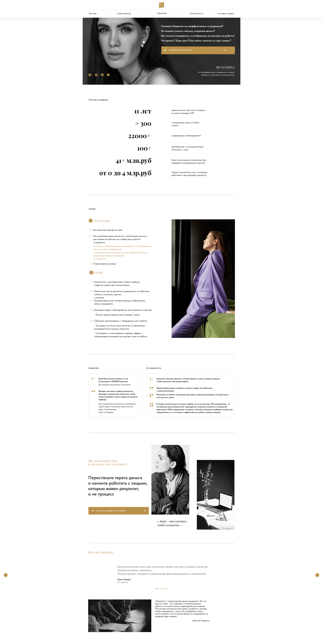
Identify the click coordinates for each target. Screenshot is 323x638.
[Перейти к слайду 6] (166, 588)
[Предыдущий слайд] (6, 575)
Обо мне (93, 13)
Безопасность (196, 13)
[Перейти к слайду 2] (158, 588)
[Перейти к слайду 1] (156, 588)
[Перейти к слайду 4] (162, 588)
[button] (198, 50)
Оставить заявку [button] (226, 13)
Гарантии (162, 13)
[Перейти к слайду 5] (164, 588)
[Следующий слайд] (317, 575)
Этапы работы (124, 13)
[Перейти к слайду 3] (160, 588)
